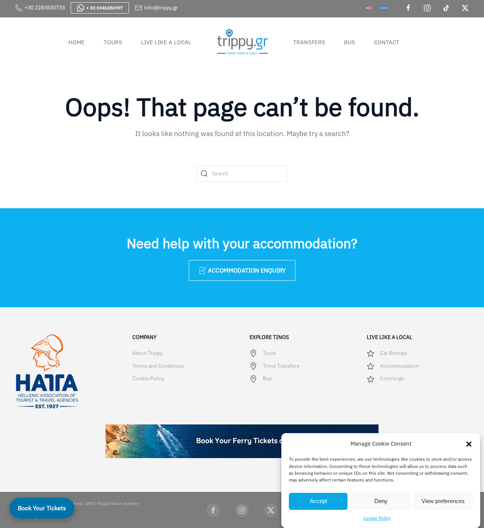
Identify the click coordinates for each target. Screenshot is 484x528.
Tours (113, 42)
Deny (381, 501)
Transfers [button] (309, 42)
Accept (318, 501)
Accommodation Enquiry (246, 270)
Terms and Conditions (158, 365)
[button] (469, 443)
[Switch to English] (368, 7)
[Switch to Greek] (383, 7)
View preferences (443, 501)
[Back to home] (242, 42)
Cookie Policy (377, 517)
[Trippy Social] (213, 510)
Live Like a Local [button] (166, 42)
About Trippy (147, 353)
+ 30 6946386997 (104, 8)
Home (76, 42)
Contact (386, 42)
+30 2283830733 (45, 7)
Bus (349, 42)
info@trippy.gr (161, 7)
